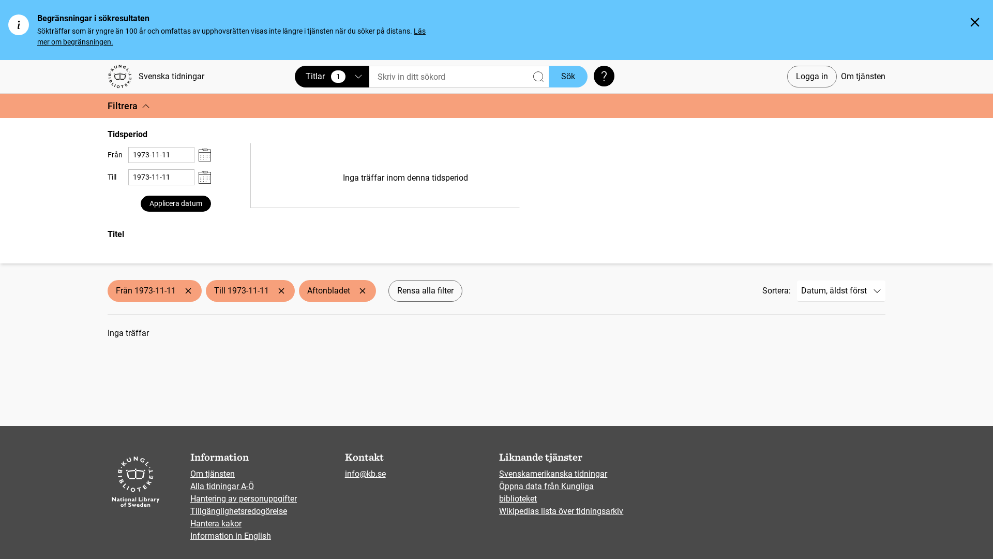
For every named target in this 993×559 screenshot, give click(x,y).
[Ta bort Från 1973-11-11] (188, 291)
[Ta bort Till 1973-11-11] (281, 291)
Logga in (812, 76)
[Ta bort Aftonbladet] (362, 291)
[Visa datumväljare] (205, 155)
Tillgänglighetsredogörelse (238, 511)
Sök (568, 76)
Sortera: (776, 291)
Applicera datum (175, 203)
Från (115, 155)
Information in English (230, 536)
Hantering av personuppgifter (243, 499)
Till (112, 177)
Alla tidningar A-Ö (222, 486)
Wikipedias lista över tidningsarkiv (561, 511)
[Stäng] (975, 22)
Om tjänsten (863, 76)
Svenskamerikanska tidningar (553, 474)
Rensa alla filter (425, 291)
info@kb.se (365, 474)
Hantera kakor (216, 523)
